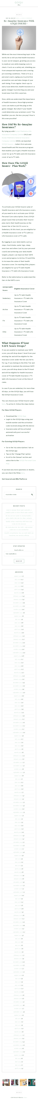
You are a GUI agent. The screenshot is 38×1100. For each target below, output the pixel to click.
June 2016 (18, 982)
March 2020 (17, 832)
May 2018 (18, 905)
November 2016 (17, 965)
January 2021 (18, 799)
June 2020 (18, 822)
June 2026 (18, 583)
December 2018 (18, 882)
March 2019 (17, 872)
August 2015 (17, 1015)
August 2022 (18, 736)
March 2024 (17, 672)
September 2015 (18, 1012)
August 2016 (17, 975)
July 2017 (18, 938)
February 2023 (17, 716)
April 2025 (17, 629)
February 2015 (18, 1035)
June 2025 (18, 622)
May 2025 (18, 626)
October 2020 (18, 809)
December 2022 (17, 722)
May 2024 (18, 666)
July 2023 (18, 699)
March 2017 (17, 952)
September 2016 (18, 972)
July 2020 (18, 819)
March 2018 (17, 912)
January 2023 (18, 719)
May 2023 (18, 706)
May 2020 (18, 825)
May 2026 (18, 586)
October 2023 (18, 689)
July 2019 (18, 859)
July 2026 (17, 579)
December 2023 (17, 682)
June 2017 (18, 942)
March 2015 (17, 1032)
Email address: (19, 550)
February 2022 (17, 756)
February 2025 (17, 636)
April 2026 (17, 589)
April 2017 (18, 948)
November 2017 (17, 925)
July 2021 (18, 779)
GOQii (19, 2)
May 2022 (18, 746)
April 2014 (18, 1068)
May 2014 (18, 1065)
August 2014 (17, 1055)
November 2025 (17, 606)
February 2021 (18, 795)
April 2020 (17, 829)
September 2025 (18, 612)
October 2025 (17, 609)
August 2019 (18, 855)
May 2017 (18, 945)
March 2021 (17, 792)
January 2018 (18, 918)
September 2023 (17, 692)
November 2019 (17, 845)
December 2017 (17, 922)
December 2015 (18, 1002)
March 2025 (17, 632)
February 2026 (17, 596)
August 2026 (18, 576)
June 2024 (18, 662)
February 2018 (18, 915)
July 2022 (18, 739)
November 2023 (17, 686)
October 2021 (18, 769)
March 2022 (17, 752)
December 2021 (18, 762)
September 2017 (17, 932)
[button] (19, 14)
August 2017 (18, 935)
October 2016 (18, 968)
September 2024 (17, 652)
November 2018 (18, 885)
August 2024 (17, 656)
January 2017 (18, 958)
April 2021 (18, 789)
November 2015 (17, 1005)
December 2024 (17, 642)
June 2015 (18, 1022)
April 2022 (18, 749)
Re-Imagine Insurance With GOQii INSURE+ (19, 22)
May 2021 (18, 785)
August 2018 (17, 895)
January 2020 (18, 839)
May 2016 (18, 985)
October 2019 (18, 849)
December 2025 (17, 603)
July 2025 (18, 619)
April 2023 (18, 709)
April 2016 (18, 988)
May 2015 (18, 1025)
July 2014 (18, 1058)
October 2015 (18, 1008)
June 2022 (18, 742)
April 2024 (17, 669)
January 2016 (18, 998)
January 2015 (18, 1038)
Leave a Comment (26, 18)
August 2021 (18, 775)
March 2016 (17, 992)
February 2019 (18, 875)
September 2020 (18, 812)
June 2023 (18, 702)
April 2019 (18, 869)
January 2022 (18, 759)
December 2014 (17, 1042)
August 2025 (18, 616)
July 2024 (18, 659)
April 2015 (18, 1028)
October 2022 (18, 729)
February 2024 (17, 676)
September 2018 (18, 892)
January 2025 (18, 639)
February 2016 (18, 995)
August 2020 (18, 815)
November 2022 (17, 726)
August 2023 (17, 696)
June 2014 (18, 1062)
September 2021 (18, 772)
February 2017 (18, 955)
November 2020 (18, 805)
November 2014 (17, 1045)
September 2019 (18, 852)
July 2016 (18, 978)
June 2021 (18, 782)
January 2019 (18, 879)
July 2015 (18, 1018)
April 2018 (18, 909)
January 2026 (18, 599)
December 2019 (18, 842)
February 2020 (18, 835)
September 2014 (17, 1052)
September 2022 (17, 732)
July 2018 (18, 899)
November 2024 (17, 646)
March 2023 (17, 712)
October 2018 (18, 889)
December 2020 (18, 802)
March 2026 (17, 593)
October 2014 (18, 1048)
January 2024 (18, 679)
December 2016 (17, 962)
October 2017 (18, 928)
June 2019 (18, 862)
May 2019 (18, 865)
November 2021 (17, 765)
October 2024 (17, 649)
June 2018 (18, 902)
